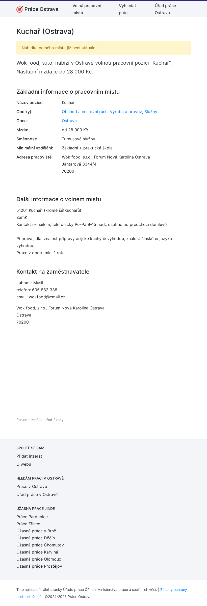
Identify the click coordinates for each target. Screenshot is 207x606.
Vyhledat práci (127, 9)
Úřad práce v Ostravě (37, 494)
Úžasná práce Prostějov (39, 566)
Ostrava (69, 120)
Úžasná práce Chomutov (40, 544)
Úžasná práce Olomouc (38, 559)
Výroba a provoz (126, 111)
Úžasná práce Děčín (35, 537)
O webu (23, 464)
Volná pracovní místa (86, 9)
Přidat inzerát (29, 456)
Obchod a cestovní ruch (85, 111)
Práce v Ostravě (31, 486)
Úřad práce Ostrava (165, 9)
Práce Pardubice (32, 516)
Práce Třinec (28, 523)
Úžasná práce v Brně (36, 530)
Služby (150, 111)
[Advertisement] (103, 377)
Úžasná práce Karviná (37, 552)
